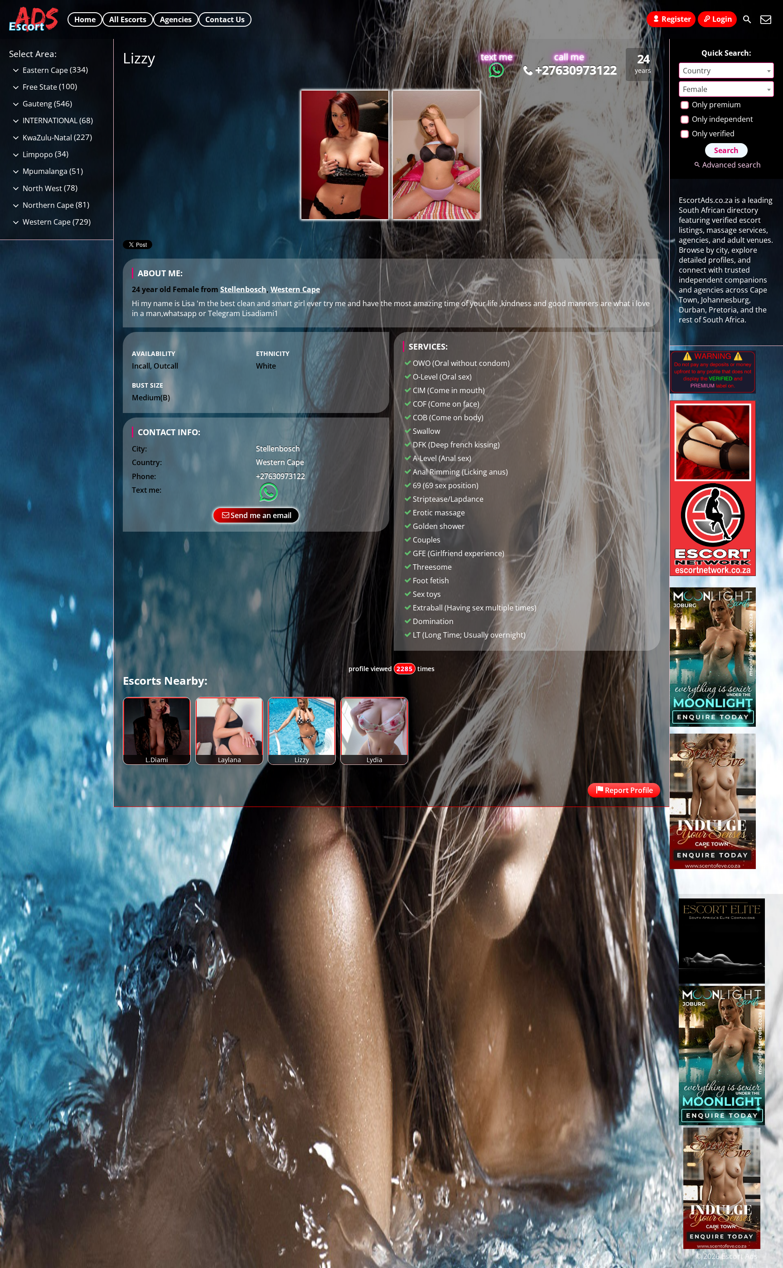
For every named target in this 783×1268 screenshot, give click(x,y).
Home (85, 19)
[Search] (747, 19)
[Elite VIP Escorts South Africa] (713, 573)
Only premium (715, 105)
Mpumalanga (45, 171)
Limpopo (38, 154)
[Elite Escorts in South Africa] (722, 981)
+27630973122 (576, 69)
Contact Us (225, 19)
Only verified (712, 134)
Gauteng (37, 104)
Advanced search (731, 165)
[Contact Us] (766, 19)
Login (722, 19)
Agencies (176, 19)
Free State (40, 87)
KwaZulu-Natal (47, 138)
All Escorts (127, 19)
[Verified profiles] (713, 391)
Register (676, 19)
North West (42, 188)
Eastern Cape (45, 70)
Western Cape (295, 289)
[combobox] (726, 70)
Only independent (721, 119)
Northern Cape (48, 205)
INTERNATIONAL (50, 120)
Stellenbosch (243, 289)
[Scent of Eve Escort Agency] (713, 866)
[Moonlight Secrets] (713, 724)
